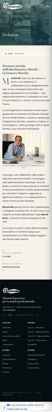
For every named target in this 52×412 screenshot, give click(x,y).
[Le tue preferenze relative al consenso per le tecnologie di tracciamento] (4, 407)
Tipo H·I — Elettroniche (37, 340)
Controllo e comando (11, 336)
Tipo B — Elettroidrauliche (38, 332)
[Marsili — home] (22, 6)
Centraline (6, 328)
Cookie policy (33, 368)
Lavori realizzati (8, 359)
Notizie (5, 364)
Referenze (32, 359)
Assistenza (7, 368)
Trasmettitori (7, 344)
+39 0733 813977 (9, 310)
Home (4, 16)
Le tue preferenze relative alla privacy (27, 405)
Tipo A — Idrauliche (36, 328)
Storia (14, 16)
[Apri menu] (47, 6)
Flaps (4, 340)
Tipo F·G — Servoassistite (38, 336)
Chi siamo (6, 355)
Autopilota (32, 344)
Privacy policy (33, 364)
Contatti (5, 372)
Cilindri (5, 332)
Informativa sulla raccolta (15, 409)
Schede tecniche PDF (36, 355)
